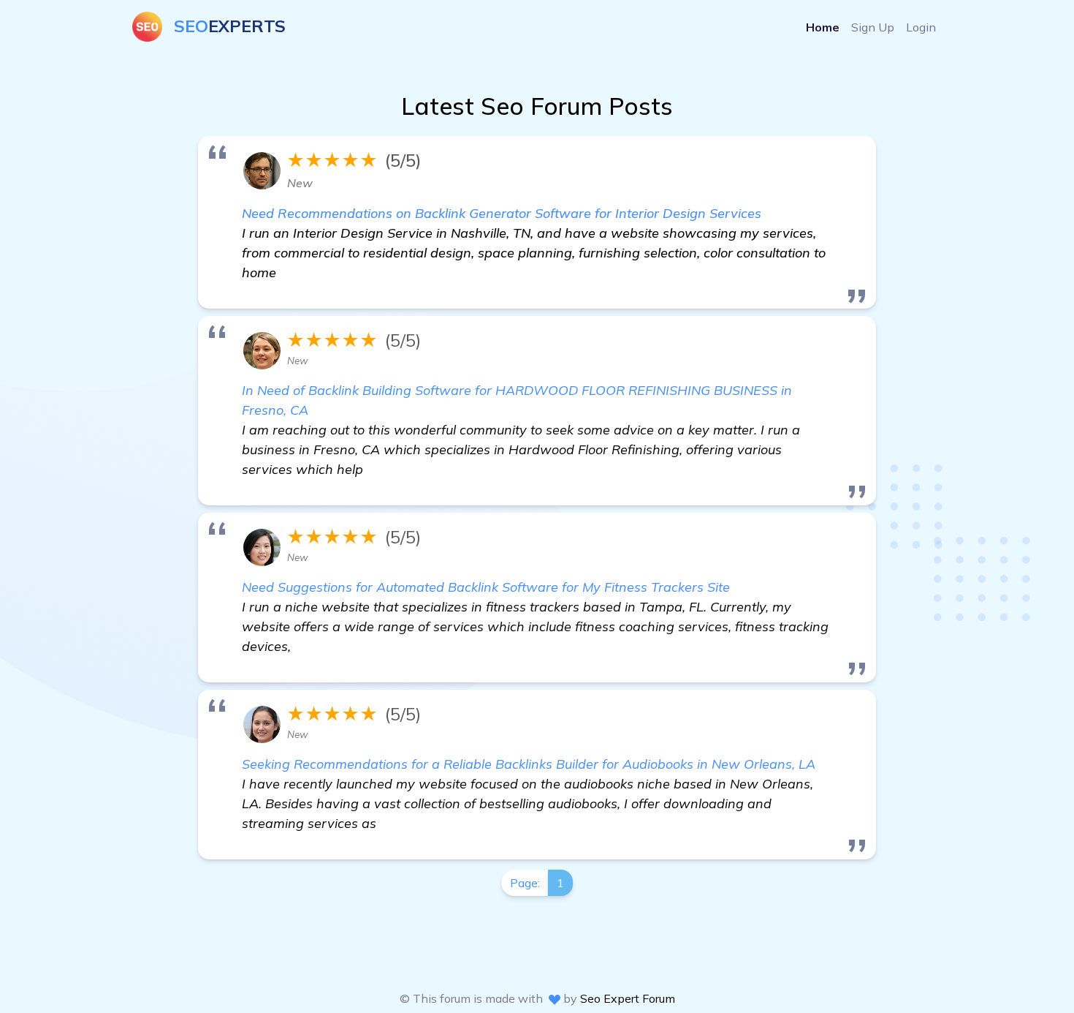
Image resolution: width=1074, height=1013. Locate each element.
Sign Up (872, 27)
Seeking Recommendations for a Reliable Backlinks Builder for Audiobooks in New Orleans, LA (528, 764)
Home (822, 27)
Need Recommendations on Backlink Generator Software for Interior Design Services (501, 213)
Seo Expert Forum (627, 998)
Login (921, 27)
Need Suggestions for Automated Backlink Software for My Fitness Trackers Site (486, 587)
